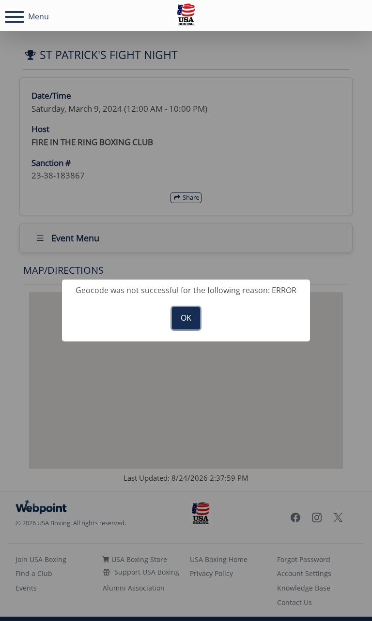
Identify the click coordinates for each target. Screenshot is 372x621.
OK (186, 317)
